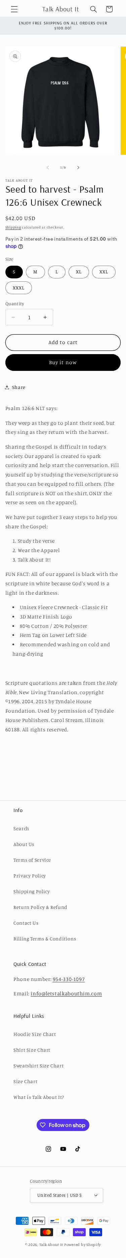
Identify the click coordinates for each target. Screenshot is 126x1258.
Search (21, 828)
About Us (23, 844)
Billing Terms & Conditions (44, 938)
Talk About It (51, 1244)
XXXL (19, 287)
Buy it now (63, 362)
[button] (14, 9)
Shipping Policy (31, 891)
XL (79, 271)
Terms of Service (32, 860)
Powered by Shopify (82, 1244)
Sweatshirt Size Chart (38, 1065)
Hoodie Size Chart (34, 1034)
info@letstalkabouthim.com (66, 993)
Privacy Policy (29, 875)
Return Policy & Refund (40, 907)
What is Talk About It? (38, 1097)
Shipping (13, 227)
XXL (103, 271)
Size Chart (25, 1081)
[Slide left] (47, 167)
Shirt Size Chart (31, 1050)
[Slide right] (78, 167)
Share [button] (19, 387)
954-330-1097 (69, 979)
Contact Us (25, 923)
